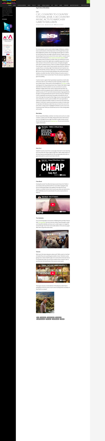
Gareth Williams (50, 24)
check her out (54, 121)
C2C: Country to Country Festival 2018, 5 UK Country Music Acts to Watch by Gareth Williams (53, 18)
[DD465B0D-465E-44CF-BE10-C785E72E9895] (8, 61)
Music (14, 5)
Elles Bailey (58, 317)
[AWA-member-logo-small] (8, 38)
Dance (29, 5)
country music (51, 317)
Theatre (9, 5)
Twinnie (62, 319)
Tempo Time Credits (85, 5)
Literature (66, 5)
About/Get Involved (74, 5)
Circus (56, 5)
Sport (39, 5)
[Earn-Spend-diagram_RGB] (8, 26)
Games (60, 5)
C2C (38, 317)
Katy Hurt (48, 319)
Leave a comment (60, 24)
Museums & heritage (22, 5)
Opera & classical (46, 5)
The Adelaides (41, 222)
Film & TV (34, 5)
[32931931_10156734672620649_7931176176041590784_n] (8, 49)
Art (52, 5)
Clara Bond (43, 317)
